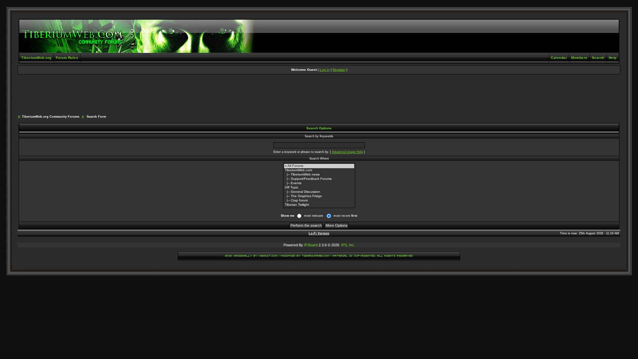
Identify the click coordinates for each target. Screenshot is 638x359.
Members (579, 58)
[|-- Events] (319, 183)
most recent (345, 215)
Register (339, 69)
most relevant (313, 215)
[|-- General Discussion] (319, 192)
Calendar (559, 58)
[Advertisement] (319, 95)
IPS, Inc (347, 245)
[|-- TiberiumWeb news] (319, 175)
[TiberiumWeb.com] (319, 170)
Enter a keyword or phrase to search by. (301, 152)
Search (598, 58)
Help (613, 58)
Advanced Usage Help (347, 152)
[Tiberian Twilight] (319, 205)
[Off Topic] (319, 187)
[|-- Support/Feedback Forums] (319, 179)
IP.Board (311, 245)
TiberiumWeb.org (36, 58)
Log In (325, 69)
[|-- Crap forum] (319, 200)
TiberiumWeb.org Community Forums (50, 116)
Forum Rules (67, 58)
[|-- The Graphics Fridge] (319, 196)
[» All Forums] (319, 166)
